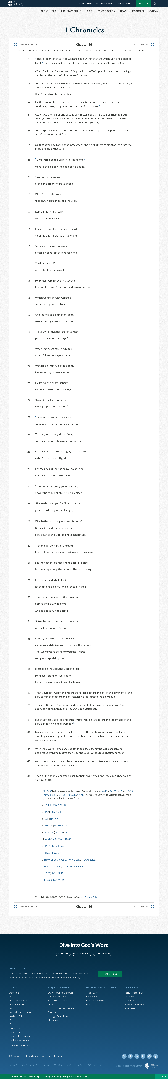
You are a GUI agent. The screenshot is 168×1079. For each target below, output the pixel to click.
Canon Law (14, 1028)
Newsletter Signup (134, 1004)
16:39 (47, 852)
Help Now (143, 3)
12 (70, 51)
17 (91, 51)
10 (61, 51)
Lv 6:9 (68, 859)
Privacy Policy (91, 897)
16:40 (47, 859)
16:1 (46, 805)
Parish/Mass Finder (135, 992)
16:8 (46, 791)
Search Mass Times (57, 1000)
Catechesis (15, 1031)
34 (60, 794)
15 (83, 51)
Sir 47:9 (54, 818)
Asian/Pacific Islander (20, 1012)
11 (66, 51)
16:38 (47, 846)
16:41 (47, 866)
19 (100, 51)
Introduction (22, 51)
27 (134, 51)
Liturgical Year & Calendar (61, 1008)
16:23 (47, 832)
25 (126, 51)
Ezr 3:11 (80, 866)
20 (104, 51)
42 (62, 859)
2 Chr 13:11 (89, 859)
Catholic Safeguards (19, 1039)
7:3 (64, 866)
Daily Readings (86, 4)
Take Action (92, 992)
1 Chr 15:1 (55, 811)
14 (78, 51)
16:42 (47, 873)
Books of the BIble (57, 996)
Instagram (149, 1056)
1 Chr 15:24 (57, 846)
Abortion (14, 992)
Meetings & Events (96, 1000)
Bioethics (14, 1024)
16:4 (46, 818)
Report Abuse (125, 4)
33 (131, 791)
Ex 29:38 (55, 859)
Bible (12, 1020)
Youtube (136, 1056)
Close (161, 1076)
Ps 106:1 (71, 794)
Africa (12, 996)
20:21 (72, 866)
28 (138, 51)
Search (155, 3)
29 (143, 51)
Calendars (130, 1000)
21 (108, 51)
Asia (11, 1008)
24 (121, 51)
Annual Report (16, 1004)
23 (117, 51)
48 (82, 794)
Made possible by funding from (128, 1065)
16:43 (47, 880)
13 (74, 51)
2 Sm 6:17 (57, 805)
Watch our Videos (102, 953)
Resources (130, 996)
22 (113, 51)
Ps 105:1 (113, 791)
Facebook (130, 1056)
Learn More (110, 974)
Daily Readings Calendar (97, 3)
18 (95, 51)
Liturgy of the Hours (58, 1016)
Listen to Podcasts (82, 953)
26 (130, 51)
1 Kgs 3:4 (56, 852)
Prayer (51, 1004)
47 (78, 794)
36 (50, 791)
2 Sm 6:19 (56, 880)
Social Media (131, 1008)
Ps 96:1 (47, 794)
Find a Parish (107, 4)
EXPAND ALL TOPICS (18, 1045)
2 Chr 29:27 (57, 873)
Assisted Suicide (17, 1016)
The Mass (53, 1020)
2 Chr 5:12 (56, 866)
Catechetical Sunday (19, 1035)
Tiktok (155, 1056)
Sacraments (54, 1012)
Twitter (124, 1056)
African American (18, 1000)
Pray (88, 1004)
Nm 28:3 (76, 859)
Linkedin (143, 1056)
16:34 (47, 839)
